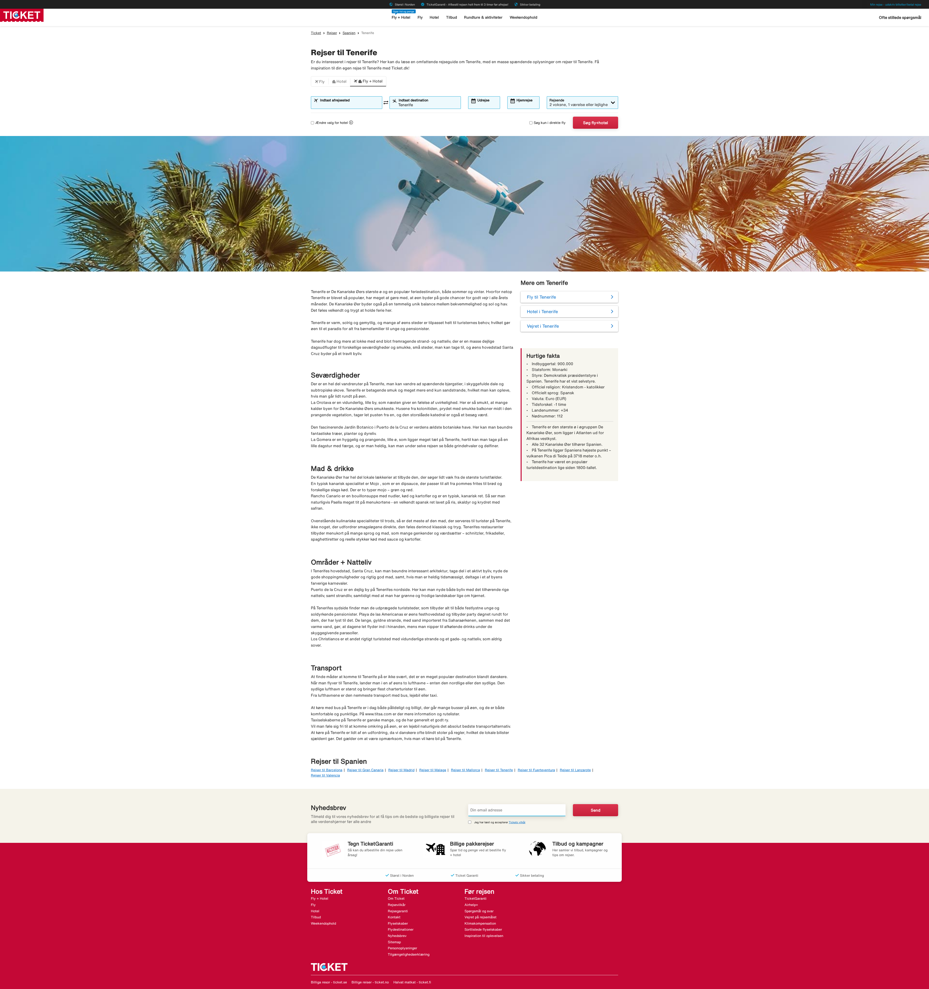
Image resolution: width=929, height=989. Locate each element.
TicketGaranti (475, 898)
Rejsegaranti (398, 911)
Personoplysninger (402, 948)
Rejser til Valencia (325, 775)
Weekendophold (523, 17)
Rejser (332, 33)
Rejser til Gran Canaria (365, 770)
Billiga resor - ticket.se (329, 982)
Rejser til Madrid (401, 770)
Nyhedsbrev (397, 935)
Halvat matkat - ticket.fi (412, 982)
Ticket (316, 33)
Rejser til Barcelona (326, 770)
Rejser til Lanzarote (575, 770)
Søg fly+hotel (595, 123)
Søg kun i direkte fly (550, 122)
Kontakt (394, 917)
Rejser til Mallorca (465, 770)
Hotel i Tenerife (542, 311)
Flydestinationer (400, 929)
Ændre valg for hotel (331, 122)
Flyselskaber (398, 923)
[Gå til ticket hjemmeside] (22, 15)
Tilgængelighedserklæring (408, 954)
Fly (420, 17)
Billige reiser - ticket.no (370, 982)
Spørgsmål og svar (479, 911)
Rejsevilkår (396, 904)
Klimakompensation (480, 923)
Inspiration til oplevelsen (483, 935)
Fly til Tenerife (541, 297)
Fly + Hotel (401, 17)
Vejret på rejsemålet (480, 917)
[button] (319, 81)
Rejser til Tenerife (499, 770)
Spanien (349, 33)
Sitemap (394, 942)
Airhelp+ (471, 904)
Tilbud (451, 17)
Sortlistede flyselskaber (483, 929)
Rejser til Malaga (432, 770)
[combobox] (350, 105)
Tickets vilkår (517, 822)
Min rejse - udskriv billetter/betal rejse (895, 4)
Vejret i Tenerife (543, 326)
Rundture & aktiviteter (483, 17)
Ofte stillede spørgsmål (900, 17)
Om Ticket (396, 898)
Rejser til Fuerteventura (536, 770)
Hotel (434, 17)
